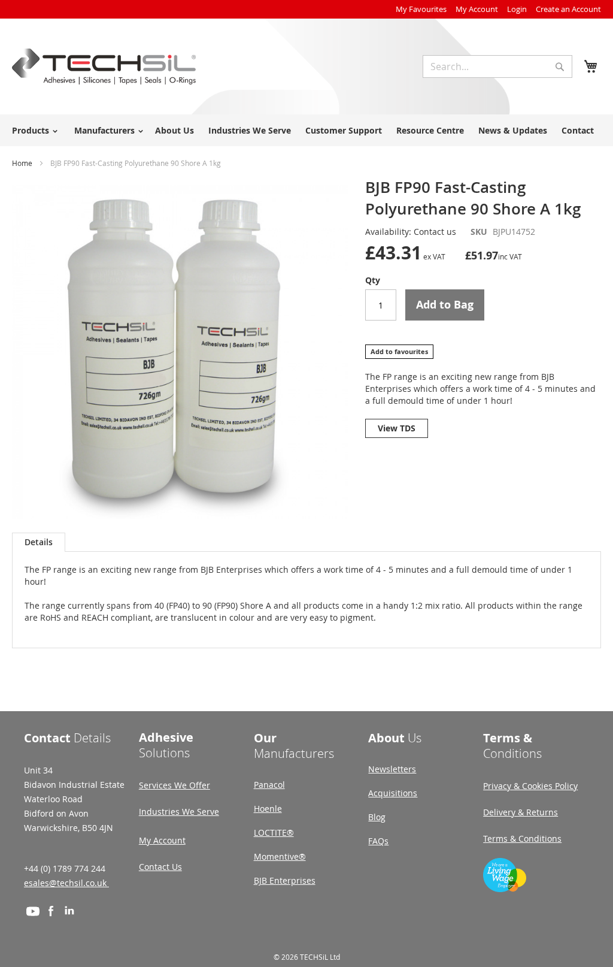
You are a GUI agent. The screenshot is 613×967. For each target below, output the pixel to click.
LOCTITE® (274, 832)
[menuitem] (33, 130)
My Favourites (421, 9)
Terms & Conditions (522, 838)
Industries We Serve (179, 811)
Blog (377, 817)
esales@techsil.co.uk (66, 883)
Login (517, 9)
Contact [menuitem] (578, 130)
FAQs (378, 841)
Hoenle (268, 808)
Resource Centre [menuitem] (430, 130)
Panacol (269, 784)
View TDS (396, 428)
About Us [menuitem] (174, 130)
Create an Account (568, 9)
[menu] (306, 130)
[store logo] (104, 66)
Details (39, 542)
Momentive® (280, 856)
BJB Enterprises (284, 880)
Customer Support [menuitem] (343, 130)
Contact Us (160, 866)
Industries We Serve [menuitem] (249, 130)
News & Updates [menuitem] (512, 130)
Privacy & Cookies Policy (530, 785)
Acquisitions (392, 793)
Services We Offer (174, 785)
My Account (477, 9)
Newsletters (392, 769)
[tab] (38, 542)
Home (22, 163)
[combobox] (497, 66)
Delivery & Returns (520, 812)
